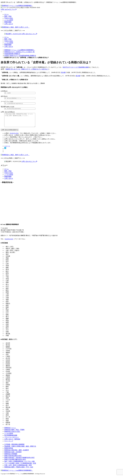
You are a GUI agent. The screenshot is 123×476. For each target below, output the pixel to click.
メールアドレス (7, 101)
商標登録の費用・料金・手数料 (14, 429)
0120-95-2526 (14, 133)
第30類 (63, 72)
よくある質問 (8, 20)
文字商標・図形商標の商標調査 (14, 444)
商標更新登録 (8, 448)
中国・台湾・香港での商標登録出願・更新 (18, 465)
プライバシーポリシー (11, 437)
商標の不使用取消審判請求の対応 (15, 459)
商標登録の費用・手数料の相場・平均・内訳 (18, 467)
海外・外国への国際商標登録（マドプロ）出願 (19, 461)
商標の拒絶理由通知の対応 (13, 455)
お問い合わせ (8, 24)
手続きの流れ (8, 18)
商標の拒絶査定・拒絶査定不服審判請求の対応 (19, 457)
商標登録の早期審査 (10, 454)
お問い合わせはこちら (8, 9)
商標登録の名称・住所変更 (13, 452)
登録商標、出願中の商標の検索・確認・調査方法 (20, 446)
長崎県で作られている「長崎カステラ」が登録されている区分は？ (27, 69)
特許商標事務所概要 (10, 435)
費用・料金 (8, 16)
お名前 (4, 91)
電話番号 (7, 106)
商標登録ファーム (10, 428)
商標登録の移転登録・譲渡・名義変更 (16, 450)
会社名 (4, 96)
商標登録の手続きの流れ (12, 431)
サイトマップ (8, 441)
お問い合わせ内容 (8, 112)
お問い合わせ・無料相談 (12, 439)
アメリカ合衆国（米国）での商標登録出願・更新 (20, 463)
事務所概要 (8, 22)
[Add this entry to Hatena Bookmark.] (5, 148)
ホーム (6, 14)
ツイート (7, 146)
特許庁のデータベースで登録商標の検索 (76, 67)
